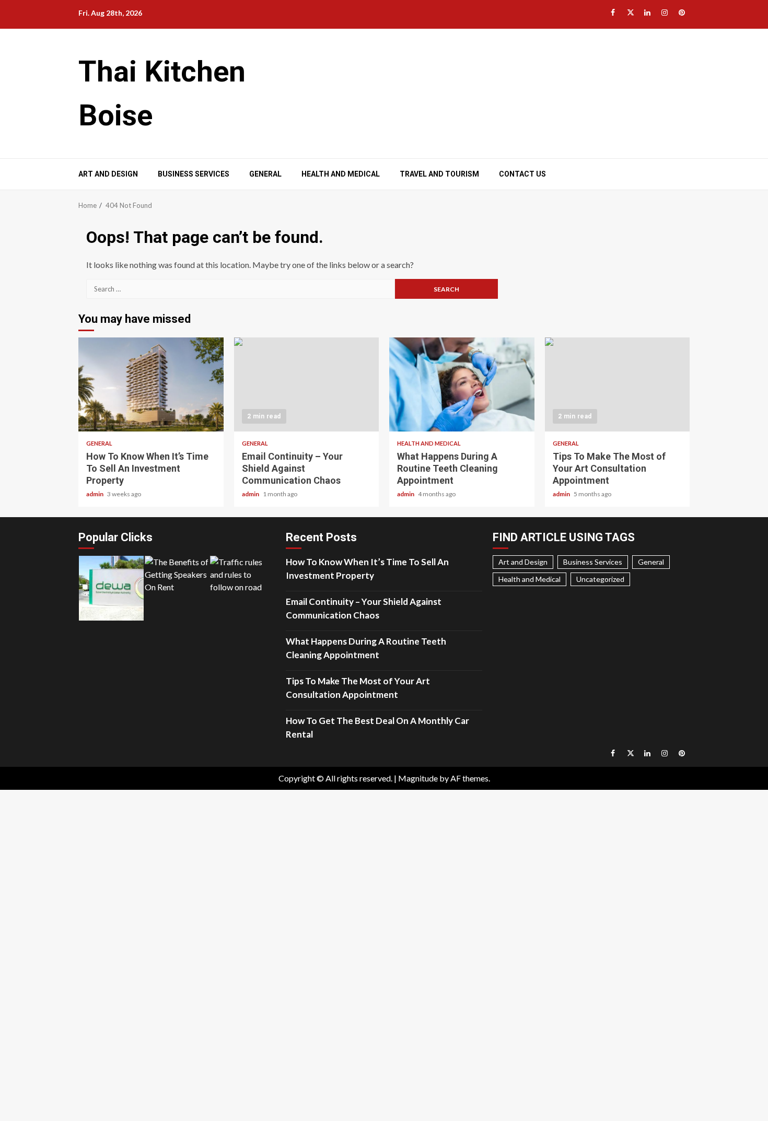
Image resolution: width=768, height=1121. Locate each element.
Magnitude (418, 778)
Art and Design (108, 174)
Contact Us (522, 174)
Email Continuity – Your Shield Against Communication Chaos (306, 384)
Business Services (193, 174)
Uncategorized (600, 579)
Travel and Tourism (439, 174)
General (265, 174)
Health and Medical (340, 174)
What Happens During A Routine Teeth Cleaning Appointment (461, 384)
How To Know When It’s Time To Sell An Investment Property (151, 384)
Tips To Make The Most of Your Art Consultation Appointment (617, 384)
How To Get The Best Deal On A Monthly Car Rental (377, 727)
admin (95, 494)
